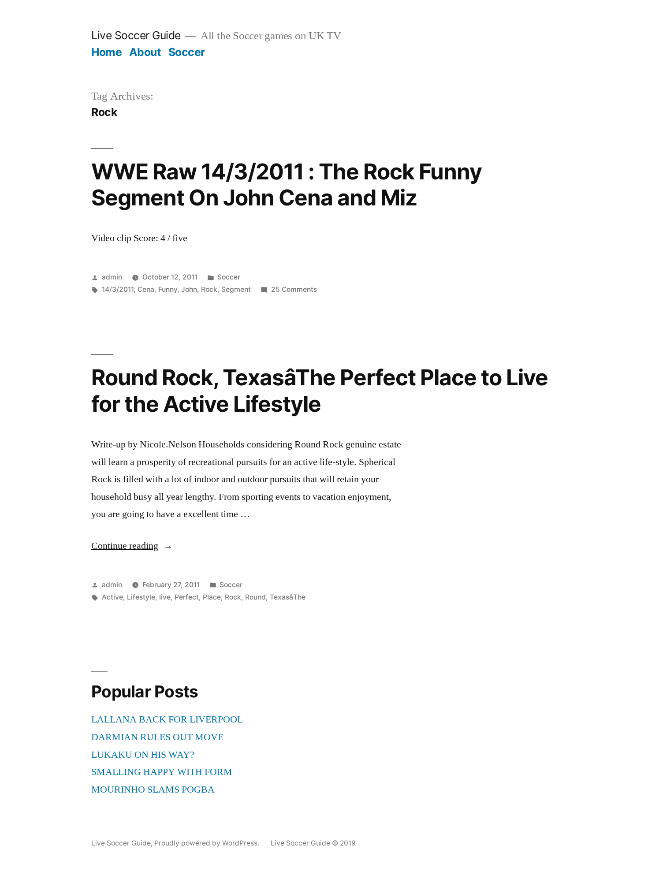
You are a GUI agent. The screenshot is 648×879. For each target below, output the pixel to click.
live (165, 597)
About (145, 52)
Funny (167, 289)
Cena (146, 289)
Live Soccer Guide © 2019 (313, 843)
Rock (209, 289)
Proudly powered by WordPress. (207, 843)
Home (106, 52)
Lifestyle (141, 597)
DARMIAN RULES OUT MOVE (157, 737)
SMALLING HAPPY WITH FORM (161, 772)
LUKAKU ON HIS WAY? (142, 755)
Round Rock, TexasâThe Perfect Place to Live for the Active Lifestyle (319, 390)
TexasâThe (287, 597)
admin (112, 277)
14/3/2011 (118, 289)
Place (212, 597)
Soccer (186, 52)
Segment (236, 289)
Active (112, 597)
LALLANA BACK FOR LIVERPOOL (167, 719)
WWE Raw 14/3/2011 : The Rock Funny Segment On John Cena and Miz (286, 184)
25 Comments (294, 289)
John (189, 289)
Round (255, 597)
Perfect (187, 597)
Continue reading (132, 546)
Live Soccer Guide (136, 35)
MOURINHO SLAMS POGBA (153, 789)
